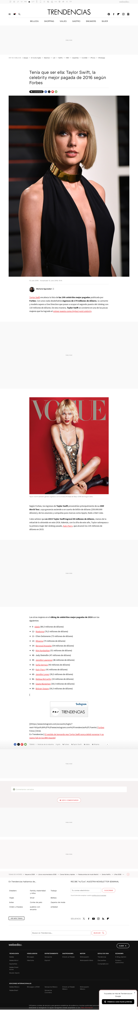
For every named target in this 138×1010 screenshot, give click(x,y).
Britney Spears (42, 688)
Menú (9, 14)
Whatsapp (101, 58)
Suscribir (108, 890)
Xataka (11, 957)
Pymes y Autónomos (119, 961)
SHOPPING (49, 21)
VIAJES (63, 21)
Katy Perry (68, 525)
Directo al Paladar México (68, 988)
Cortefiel (84, 58)
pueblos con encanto (35, 908)
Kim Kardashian (43, 650)
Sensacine (48, 957)
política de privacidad (99, 895)
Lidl (54, 58)
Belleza (53, 898)
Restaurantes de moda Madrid (88, 874)
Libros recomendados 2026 (47, 874)
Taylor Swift (34, 297)
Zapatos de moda (58, 902)
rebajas (25, 58)
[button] (45, 288)
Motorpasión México (84, 988)
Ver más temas (16, 918)
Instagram (123, 14)
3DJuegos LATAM (33, 987)
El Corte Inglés (36, 58)
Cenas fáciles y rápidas (67, 874)
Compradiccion (103, 964)
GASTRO (76, 21)
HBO (67, 58)
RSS (103, 918)
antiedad (54, 907)
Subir (121, 946)
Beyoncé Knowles (44, 645)
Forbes (101, 727)
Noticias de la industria (46, 744)
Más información (87, 1007)
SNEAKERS (91, 21)
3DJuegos (30, 957)
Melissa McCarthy (43, 679)
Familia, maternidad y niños (38, 892)
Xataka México (14, 987)
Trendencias (102, 957)
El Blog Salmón (120, 957)
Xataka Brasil (13, 990)
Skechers (47, 58)
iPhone (92, 58)
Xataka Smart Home (13, 968)
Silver (32, 898)
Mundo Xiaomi (14, 973)
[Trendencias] (69, 12)
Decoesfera (102, 960)
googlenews (128, 14)
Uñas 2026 (118, 874)
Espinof (47, 960)
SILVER (105, 21)
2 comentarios (37, 92)
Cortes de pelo (36, 902)
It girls (58, 744)
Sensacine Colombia (48, 991)
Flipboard (118, 14)
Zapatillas (75, 58)
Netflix (60, 58)
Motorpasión (84, 957)
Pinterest (109, 14)
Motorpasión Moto (86, 960)
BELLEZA (34, 21)
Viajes (11, 898)
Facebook (113, 14)
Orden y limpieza (16, 907)
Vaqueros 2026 (30, 874)
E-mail (56, 91)
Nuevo (14, 14)
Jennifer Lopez (42, 674)
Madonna (40, 631)
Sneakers (13, 891)
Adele (37, 626)
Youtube (93, 918)
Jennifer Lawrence (44, 660)
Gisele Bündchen (43, 683)
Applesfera (13, 964)
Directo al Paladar (68, 957)
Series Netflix (106, 874)
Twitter (49, 91)
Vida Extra (30, 960)
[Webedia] (15, 944)
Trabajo (54, 891)
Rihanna (39, 641)
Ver (70, 800)
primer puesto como (72, 311)
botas (11, 902)
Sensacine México (51, 987)
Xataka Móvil (13, 960)
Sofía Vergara (42, 664)
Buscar (19, 14)
